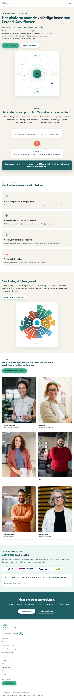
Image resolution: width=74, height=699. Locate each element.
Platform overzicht (7, 642)
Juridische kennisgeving (25, 695)
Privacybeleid (5, 695)
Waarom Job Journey (8, 664)
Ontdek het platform (30, 45)
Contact (4, 674)
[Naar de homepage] (6, 3)
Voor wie (4, 660)
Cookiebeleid (13, 695)
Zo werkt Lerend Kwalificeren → (14, 297)
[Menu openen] (70, 3)
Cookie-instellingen (38, 695)
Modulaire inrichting (8, 652)
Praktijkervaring (6, 667)
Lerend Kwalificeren (8, 645)
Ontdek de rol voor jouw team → (14, 371)
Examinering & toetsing (9, 649)
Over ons (4, 671)
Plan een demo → (10, 45)
